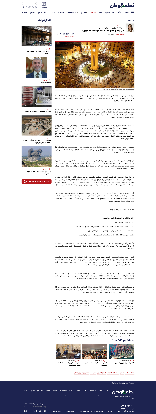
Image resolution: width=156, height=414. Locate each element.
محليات (93, 395)
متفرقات (80, 395)
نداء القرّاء (74, 395)
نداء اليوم (100, 395)
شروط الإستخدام (98, 411)
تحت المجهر (109, 12)
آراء (100, 12)
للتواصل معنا (70, 411)
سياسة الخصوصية (84, 411)
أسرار (87, 395)
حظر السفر (93, 373)
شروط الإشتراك (57, 411)
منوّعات (52, 12)
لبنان (126, 12)
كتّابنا (119, 12)
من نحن (110, 411)
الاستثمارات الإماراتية (113, 373)
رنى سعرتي (120, 25)
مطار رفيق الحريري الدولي (81, 373)
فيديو (24, 12)
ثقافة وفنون (71, 12)
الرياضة (61, 12)
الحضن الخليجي (101, 373)
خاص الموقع (67, 395)
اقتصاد (93, 12)
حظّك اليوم (42, 12)
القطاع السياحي (129, 373)
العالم (83, 12)
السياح (122, 373)
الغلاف (106, 395)
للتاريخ (32, 12)
